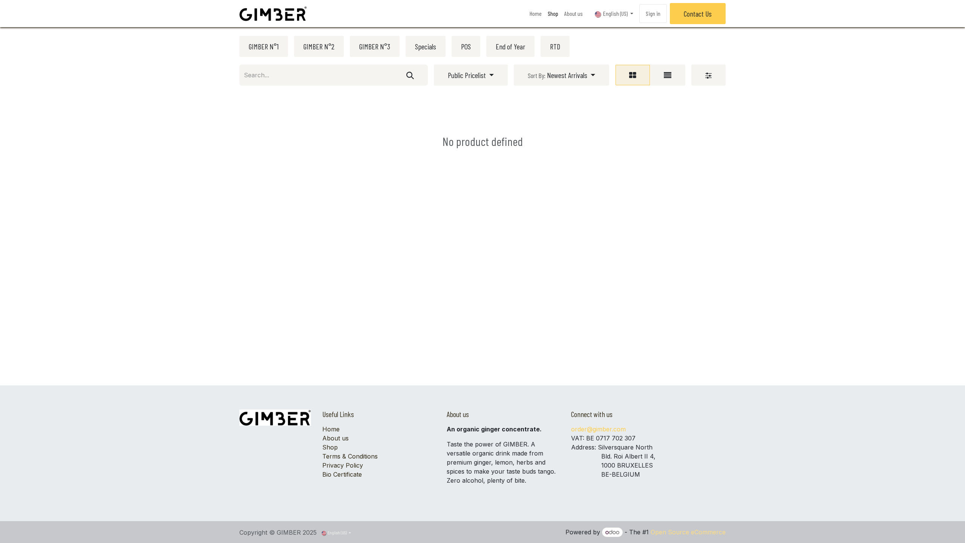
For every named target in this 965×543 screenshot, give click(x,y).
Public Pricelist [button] (467, 75)
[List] (667, 75)
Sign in (653, 13)
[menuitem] (536, 13)
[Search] (410, 75)
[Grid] (632, 75)
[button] (561, 75)
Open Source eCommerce (688, 532)
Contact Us (698, 13)
